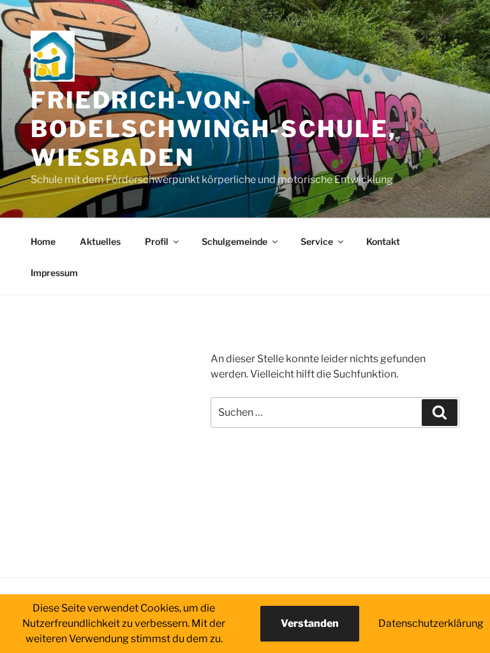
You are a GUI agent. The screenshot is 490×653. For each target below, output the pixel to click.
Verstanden (310, 623)
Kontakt (383, 241)
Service (317, 241)
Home (43, 241)
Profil (156, 241)
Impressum (54, 272)
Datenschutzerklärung (431, 623)
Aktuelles (100, 241)
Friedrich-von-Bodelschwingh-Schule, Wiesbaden (213, 129)
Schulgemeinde (234, 241)
